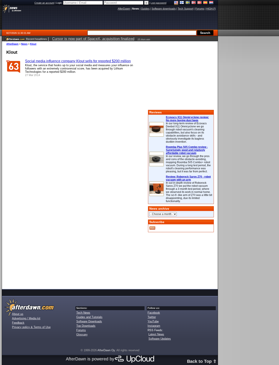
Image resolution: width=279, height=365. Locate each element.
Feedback (18, 322)
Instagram (154, 325)
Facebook (154, 312)
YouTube (153, 321)
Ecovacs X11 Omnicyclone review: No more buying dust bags (187, 119)
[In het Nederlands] (211, 3)
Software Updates (159, 338)
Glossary (82, 334)
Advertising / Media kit (26, 318)
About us (17, 314)
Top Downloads (85, 325)
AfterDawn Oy (106, 350)
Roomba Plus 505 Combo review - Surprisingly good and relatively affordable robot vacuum (187, 150)
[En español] (205, 3)
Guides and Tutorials (89, 317)
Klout (33, 44)
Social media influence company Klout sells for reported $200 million (78, 61)
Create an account (44, 3)
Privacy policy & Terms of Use (31, 327)
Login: (59, 3)
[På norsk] (194, 3)
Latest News (156, 334)
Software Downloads (89, 321)
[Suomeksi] (182, 3)
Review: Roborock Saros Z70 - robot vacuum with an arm (188, 178)
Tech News (83, 312)
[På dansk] (199, 3)
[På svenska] (188, 3)
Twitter (152, 317)
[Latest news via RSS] (152, 228)
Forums (81, 330)
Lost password (158, 3)
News (24, 44)
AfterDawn (12, 44)
